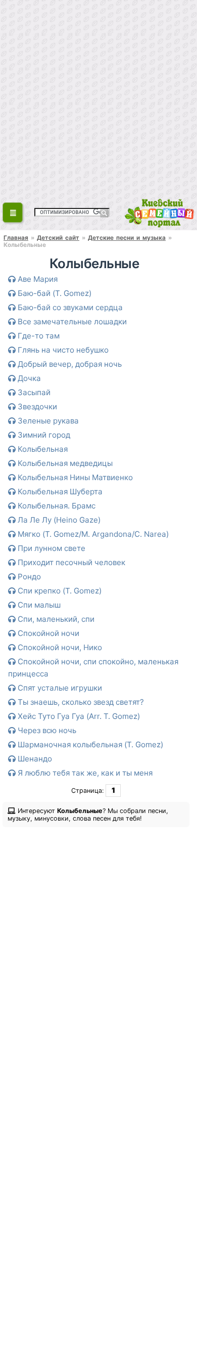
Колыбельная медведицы (64, 463)
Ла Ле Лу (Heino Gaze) (58, 520)
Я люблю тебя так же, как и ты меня (84, 773)
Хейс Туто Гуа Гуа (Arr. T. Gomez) (78, 716)
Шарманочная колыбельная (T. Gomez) (89, 744)
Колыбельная (42, 449)
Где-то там (38, 335)
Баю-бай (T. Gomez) (53, 293)
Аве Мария (37, 279)
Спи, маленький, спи (55, 619)
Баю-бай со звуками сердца (69, 307)
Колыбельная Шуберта (59, 491)
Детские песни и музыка (127, 237)
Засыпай (33, 392)
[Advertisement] (98, 98)
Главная (16, 237)
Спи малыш (38, 605)
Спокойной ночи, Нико (59, 647)
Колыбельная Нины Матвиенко (74, 477)
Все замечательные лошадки (71, 321)
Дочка (28, 378)
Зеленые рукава (47, 420)
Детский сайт (58, 237)
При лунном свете (50, 548)
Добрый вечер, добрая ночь (69, 364)
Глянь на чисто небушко (62, 350)
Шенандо (34, 758)
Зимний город (43, 435)
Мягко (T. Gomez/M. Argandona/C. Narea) (92, 534)
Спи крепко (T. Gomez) (59, 590)
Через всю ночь (46, 730)
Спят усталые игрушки (59, 688)
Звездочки (36, 406)
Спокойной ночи (47, 633)
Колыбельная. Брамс (55, 505)
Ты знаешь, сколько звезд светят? (80, 702)
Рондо (28, 576)
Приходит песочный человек (70, 562)
